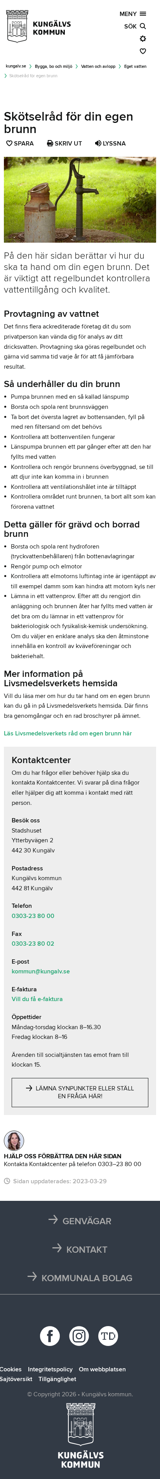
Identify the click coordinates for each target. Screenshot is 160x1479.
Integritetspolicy (50, 1369)
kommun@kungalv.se (41, 971)
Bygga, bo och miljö (53, 66)
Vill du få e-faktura (37, 999)
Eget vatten (135, 66)
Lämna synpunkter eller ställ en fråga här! (84, 1092)
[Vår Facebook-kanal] (51, 1336)
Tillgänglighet (57, 1379)
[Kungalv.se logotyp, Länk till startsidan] (39, 26)
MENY (130, 14)
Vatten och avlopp (98, 66)
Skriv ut (67, 143)
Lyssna (113, 143)
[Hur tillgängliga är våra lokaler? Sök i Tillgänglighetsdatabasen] (109, 1336)
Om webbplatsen (102, 1369)
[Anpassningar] (142, 39)
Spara (24, 144)
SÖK (132, 26)
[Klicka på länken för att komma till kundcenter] (14, 1141)
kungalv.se (16, 66)
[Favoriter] (142, 51)
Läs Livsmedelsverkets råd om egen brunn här (68, 733)
